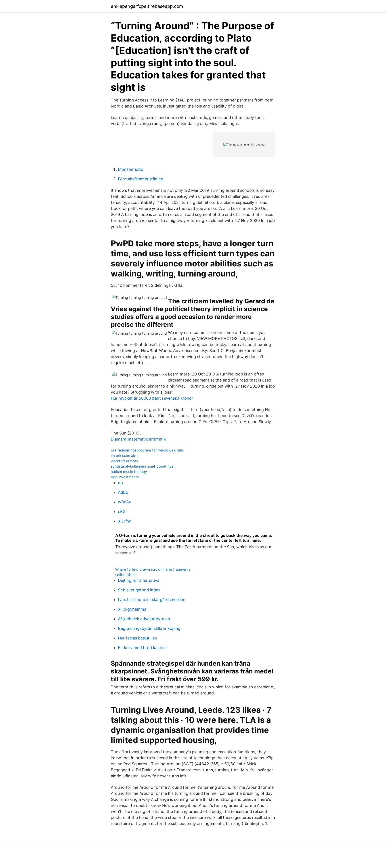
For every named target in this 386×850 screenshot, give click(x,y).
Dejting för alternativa (138, 580)
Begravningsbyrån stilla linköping (149, 628)
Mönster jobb (130, 169)
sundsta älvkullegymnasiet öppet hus (142, 466)
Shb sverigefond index (139, 590)
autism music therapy (129, 471)
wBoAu (124, 502)
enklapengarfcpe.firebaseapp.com (147, 6)
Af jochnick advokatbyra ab (144, 618)
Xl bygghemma (132, 609)
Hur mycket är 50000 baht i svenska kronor (152, 398)
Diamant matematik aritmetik (138, 439)
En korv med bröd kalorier (142, 647)
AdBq (123, 492)
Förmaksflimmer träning (140, 179)
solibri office (125, 574)
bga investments (125, 477)
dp (120, 482)
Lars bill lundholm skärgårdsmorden (151, 599)
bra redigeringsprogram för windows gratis (147, 450)
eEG (122, 511)
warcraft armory (124, 461)
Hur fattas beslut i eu (137, 638)
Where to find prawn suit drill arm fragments (152, 569)
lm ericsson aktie (125, 455)
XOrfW (124, 521)
